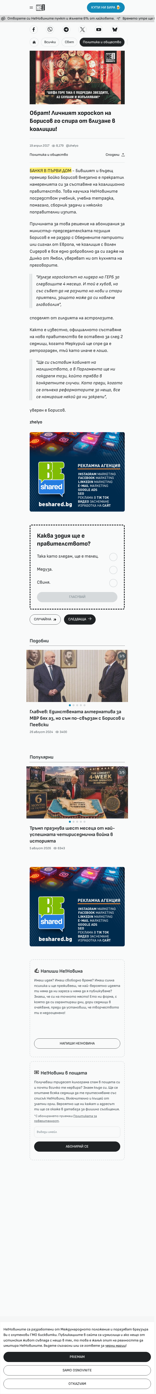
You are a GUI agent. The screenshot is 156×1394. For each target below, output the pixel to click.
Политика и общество (102, 42)
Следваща (77, 619)
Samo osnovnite (77, 1370)
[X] (82, 29)
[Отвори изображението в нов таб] (77, 77)
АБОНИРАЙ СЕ (77, 1146)
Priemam (77, 1357)
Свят (69, 42)
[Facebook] (34, 29)
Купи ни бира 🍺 (105, 7)
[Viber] (50, 29)
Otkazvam (77, 1384)
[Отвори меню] (31, 7)
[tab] (70, 705)
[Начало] (40, 7)
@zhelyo (72, 146)
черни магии (115, 1345)
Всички (50, 42)
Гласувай (77, 597)
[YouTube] (99, 29)
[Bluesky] (115, 29)
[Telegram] (66, 29)
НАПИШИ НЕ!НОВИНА (77, 1043)
